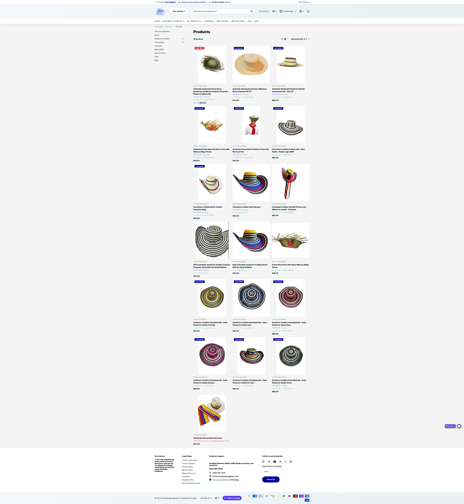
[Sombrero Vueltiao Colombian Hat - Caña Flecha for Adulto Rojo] (290, 298)
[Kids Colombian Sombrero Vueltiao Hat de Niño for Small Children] (251, 240)
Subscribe (271, 479)
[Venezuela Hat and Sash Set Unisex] (212, 413)
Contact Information (190, 460)
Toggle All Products (182, 42)
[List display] (285, 39)
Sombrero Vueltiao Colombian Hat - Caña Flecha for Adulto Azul (250, 323)
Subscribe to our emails (272, 466)
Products (169, 27)
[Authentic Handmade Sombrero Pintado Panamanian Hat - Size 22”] (290, 64)
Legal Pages (187, 456)
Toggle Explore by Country (182, 38)
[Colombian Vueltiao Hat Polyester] (251, 182)
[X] (285, 461)
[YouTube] (274, 462)
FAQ (249, 21)
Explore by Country (172, 21)
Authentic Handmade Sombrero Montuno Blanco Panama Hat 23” (250, 90)
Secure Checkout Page (191, 483)
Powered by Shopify (189, 498)
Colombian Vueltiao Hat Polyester (247, 207)
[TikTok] (291, 461)
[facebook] (280, 462)
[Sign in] (301, 11)
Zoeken (251, 11)
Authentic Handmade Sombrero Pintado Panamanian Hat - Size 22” (288, 90)
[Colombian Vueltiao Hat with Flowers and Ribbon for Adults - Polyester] (290, 182)
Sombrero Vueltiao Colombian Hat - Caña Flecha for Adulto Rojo (289, 323)
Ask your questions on (225, 480)
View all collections (162, 31)
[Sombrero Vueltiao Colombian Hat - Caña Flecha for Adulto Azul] (251, 298)
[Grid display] (282, 39)
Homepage (159, 27)
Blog (256, 21)
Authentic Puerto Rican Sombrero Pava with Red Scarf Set (251, 150)
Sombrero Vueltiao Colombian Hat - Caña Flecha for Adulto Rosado (210, 381)
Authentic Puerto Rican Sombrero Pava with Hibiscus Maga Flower (211, 150)
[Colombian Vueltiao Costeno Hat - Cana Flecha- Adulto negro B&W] (290, 124)
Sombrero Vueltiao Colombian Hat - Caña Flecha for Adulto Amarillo (210, 323)
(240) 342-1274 (218, 473)
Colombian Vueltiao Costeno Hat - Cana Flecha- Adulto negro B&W (288, 150)
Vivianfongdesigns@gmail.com (225, 476)
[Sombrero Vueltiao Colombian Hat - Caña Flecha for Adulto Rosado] (212, 355)
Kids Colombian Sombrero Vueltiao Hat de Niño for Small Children (250, 266)
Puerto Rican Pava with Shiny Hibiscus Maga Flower (290, 266)
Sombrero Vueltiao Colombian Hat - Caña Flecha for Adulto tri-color (250, 381)
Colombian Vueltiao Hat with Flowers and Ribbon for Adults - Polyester (289, 208)
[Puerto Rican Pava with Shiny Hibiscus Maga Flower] (290, 240)
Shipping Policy (188, 480)
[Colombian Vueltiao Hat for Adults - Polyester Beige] (212, 182)
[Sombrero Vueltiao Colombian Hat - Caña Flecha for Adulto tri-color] (251, 355)
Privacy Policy (187, 467)
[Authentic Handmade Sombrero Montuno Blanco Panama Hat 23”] (251, 64)
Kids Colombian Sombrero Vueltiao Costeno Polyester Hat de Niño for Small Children (211, 266)
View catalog (178, 11)
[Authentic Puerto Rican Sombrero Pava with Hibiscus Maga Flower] (212, 124)
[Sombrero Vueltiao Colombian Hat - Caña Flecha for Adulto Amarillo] (212, 298)
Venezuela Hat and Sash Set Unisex (207, 438)
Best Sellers (222, 21)
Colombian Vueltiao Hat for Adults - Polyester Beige (208, 208)
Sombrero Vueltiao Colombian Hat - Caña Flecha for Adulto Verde (289, 381)
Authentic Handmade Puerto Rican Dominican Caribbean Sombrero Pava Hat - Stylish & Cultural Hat (211, 91)
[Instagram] (263, 461)
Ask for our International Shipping (193, 2)
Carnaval (209, 21)
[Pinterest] (269, 461)
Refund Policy (187, 470)
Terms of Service (188, 463)
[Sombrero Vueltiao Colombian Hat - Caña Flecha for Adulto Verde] (290, 355)
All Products (193, 21)
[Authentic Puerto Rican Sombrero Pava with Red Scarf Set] (251, 124)
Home (157, 21)
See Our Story (238, 21)
